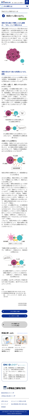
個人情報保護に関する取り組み (19, 404)
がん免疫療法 (22, 18)
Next (26, 342)
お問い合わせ (4, 401)
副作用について (6, 351)
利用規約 (3, 407)
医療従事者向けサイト (7, 393)
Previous (2, 342)
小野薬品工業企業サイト (7, 396)
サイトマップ (4, 404)
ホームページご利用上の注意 (18, 401)
